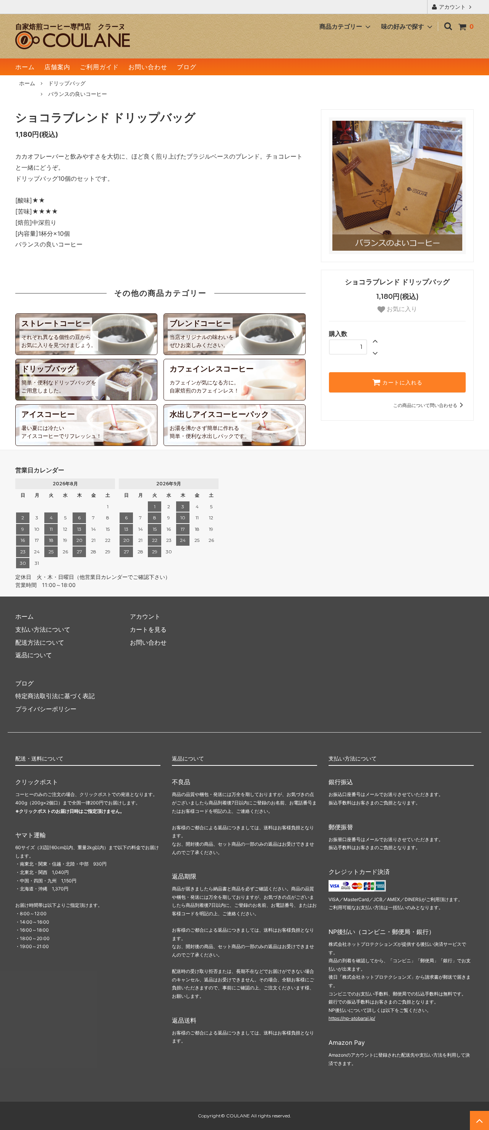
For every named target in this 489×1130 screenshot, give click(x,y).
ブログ (186, 67)
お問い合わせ (147, 67)
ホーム (25, 67)
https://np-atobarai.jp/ (352, 1018)
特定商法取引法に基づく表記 (55, 696)
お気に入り (401, 309)
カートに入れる (402, 382)
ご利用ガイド (99, 67)
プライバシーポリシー (45, 709)
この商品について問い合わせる (425, 405)
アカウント (452, 6)
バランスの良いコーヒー (77, 94)
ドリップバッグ (67, 83)
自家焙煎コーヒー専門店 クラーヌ (70, 27)
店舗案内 (57, 67)
